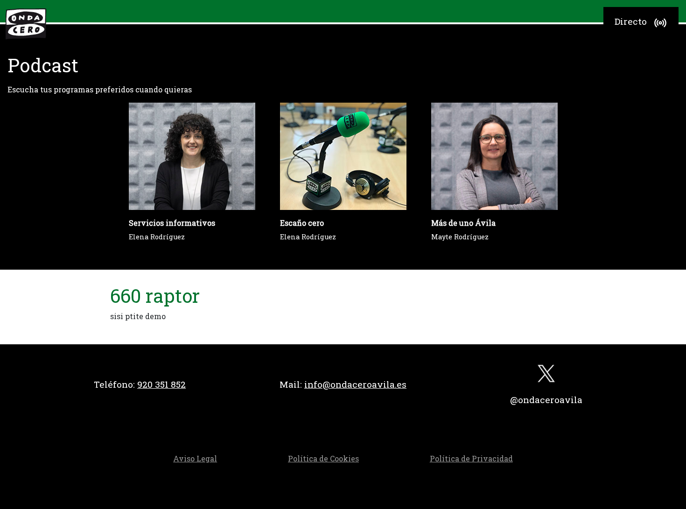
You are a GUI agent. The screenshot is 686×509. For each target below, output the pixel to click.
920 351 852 (161, 384)
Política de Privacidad (471, 458)
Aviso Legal (195, 458)
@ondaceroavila (546, 399)
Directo (631, 21)
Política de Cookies (323, 458)
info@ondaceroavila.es (355, 384)
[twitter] (546, 376)
